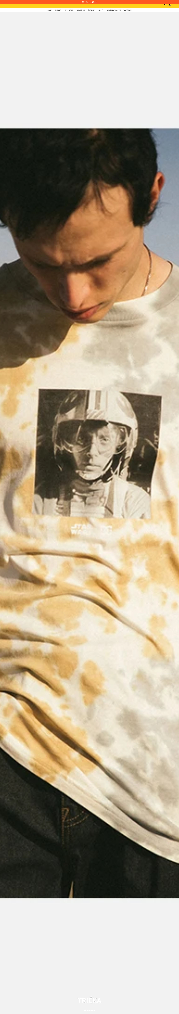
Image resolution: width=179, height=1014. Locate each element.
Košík (173, 4)
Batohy (58, 10)
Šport (101, 10)
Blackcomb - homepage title (17, 3)
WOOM (89, 1000)
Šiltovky (91, 10)
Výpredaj (127, 10)
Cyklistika (69, 10)
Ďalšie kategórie (114, 10)
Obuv (50, 10)
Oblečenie (81, 10)
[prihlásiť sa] (169, 4)
